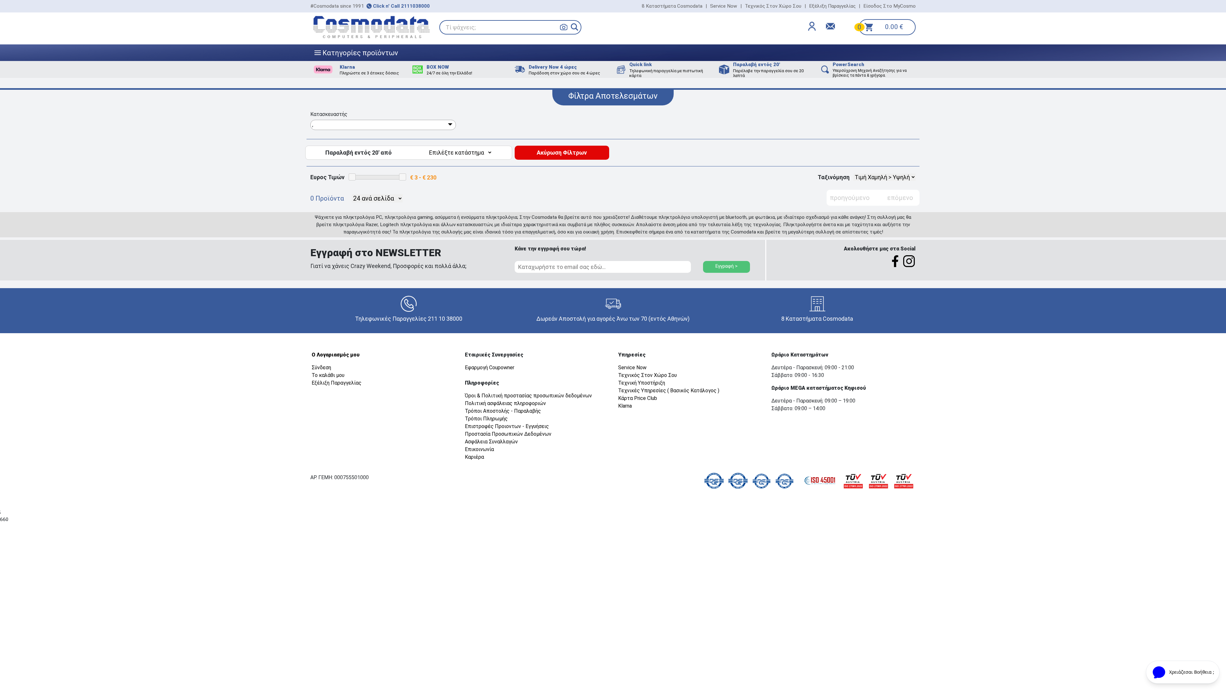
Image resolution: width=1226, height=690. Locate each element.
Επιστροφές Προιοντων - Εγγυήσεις (507, 426)
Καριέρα (474, 457)
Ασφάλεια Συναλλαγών (491, 442)
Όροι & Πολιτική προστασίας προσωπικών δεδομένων (528, 396)
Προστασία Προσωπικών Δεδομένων (508, 434)
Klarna (625, 406)
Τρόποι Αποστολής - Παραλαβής (503, 411)
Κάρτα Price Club (637, 398)
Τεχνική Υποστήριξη (641, 383)
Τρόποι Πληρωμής (486, 419)
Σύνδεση (321, 367)
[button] (574, 27)
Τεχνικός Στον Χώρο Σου (773, 6)
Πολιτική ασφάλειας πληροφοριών (505, 403)
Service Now (723, 6)
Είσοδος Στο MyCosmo (889, 6)
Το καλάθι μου (328, 375)
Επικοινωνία (479, 449)
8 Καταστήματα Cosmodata (672, 6)
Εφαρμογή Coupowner (489, 367)
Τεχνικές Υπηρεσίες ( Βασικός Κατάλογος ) (668, 390)
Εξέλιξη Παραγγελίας (832, 6)
